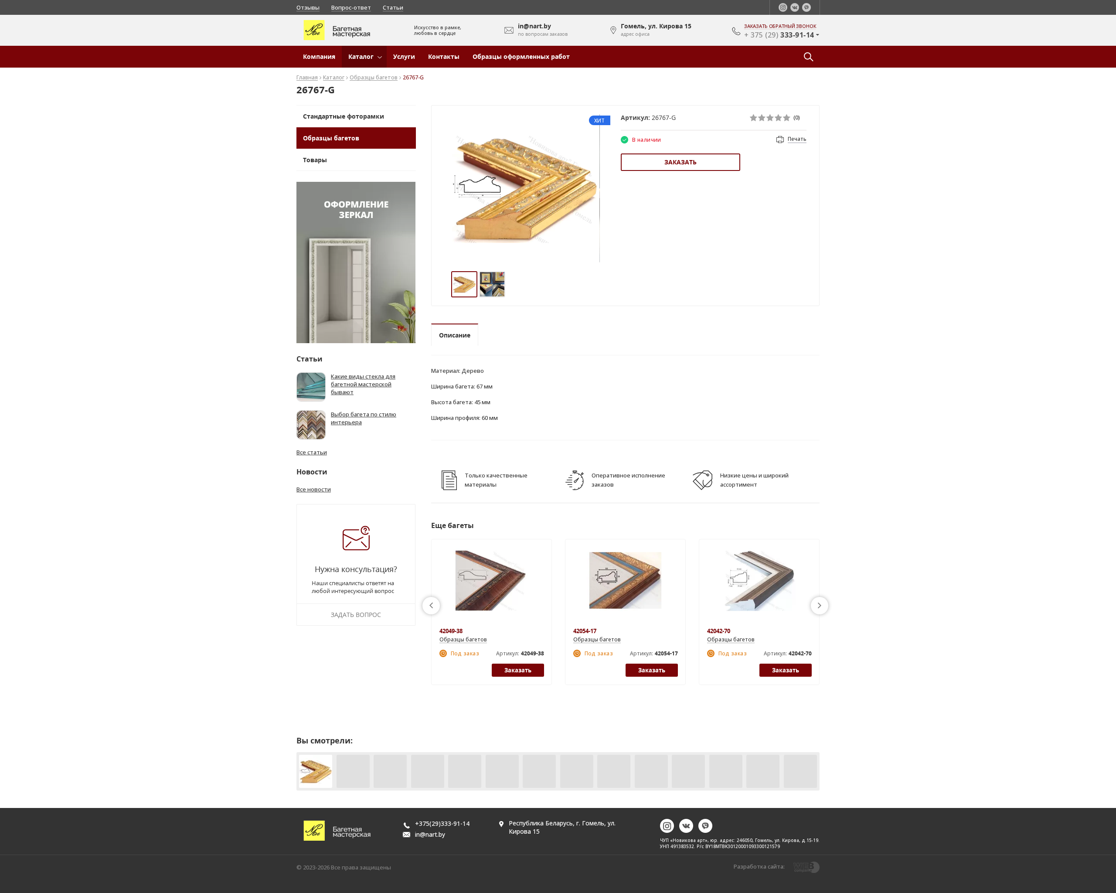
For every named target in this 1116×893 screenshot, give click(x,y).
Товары (315, 160)
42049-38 (451, 631)
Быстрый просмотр (491, 585)
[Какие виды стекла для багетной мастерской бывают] (311, 387)
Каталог (361, 56)
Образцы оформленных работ (521, 56)
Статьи (393, 7)
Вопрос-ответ (351, 7)
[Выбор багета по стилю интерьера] (311, 425)
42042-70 (718, 631)
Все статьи (311, 452)
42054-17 (584, 631)
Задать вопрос (356, 614)
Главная (307, 78)
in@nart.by (430, 834)
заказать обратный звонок (780, 26)
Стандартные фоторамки (343, 116)
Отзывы (308, 7)
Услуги (404, 56)
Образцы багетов (374, 78)
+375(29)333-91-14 (442, 823)
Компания (319, 56)
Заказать (680, 162)
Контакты (443, 56)
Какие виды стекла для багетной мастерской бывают (363, 384)
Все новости (313, 489)
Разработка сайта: (759, 866)
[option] (526, 188)
